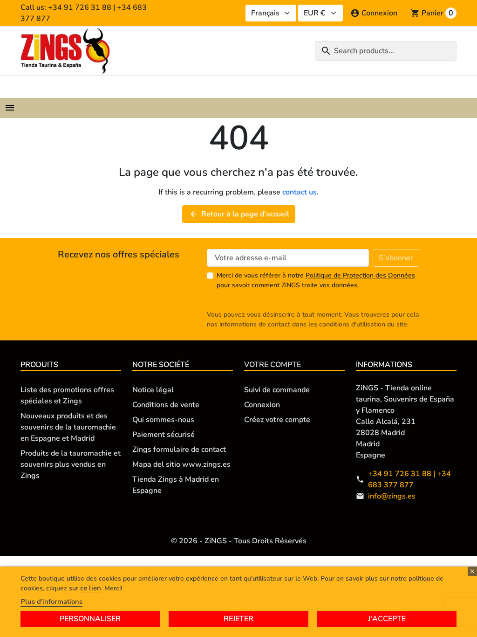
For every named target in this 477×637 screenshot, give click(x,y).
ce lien (90, 588)
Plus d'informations (51, 601)
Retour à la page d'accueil (239, 214)
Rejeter (238, 619)
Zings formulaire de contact (179, 449)
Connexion (262, 405)
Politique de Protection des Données (360, 275)
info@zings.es (392, 496)
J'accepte (387, 619)
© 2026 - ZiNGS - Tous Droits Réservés (239, 541)
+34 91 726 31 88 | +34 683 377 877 (409, 479)
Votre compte (272, 365)
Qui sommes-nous (163, 420)
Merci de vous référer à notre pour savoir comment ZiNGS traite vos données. (316, 280)
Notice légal (153, 390)
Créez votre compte (277, 420)
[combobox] (386, 51)
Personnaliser (90, 619)
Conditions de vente (165, 405)
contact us (299, 192)
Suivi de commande (277, 390)
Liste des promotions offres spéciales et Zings (67, 395)
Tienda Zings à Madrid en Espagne (175, 485)
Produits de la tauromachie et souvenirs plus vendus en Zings (70, 464)
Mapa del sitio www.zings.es (181, 464)
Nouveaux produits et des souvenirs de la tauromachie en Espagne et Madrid (68, 427)
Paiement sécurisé (163, 434)
